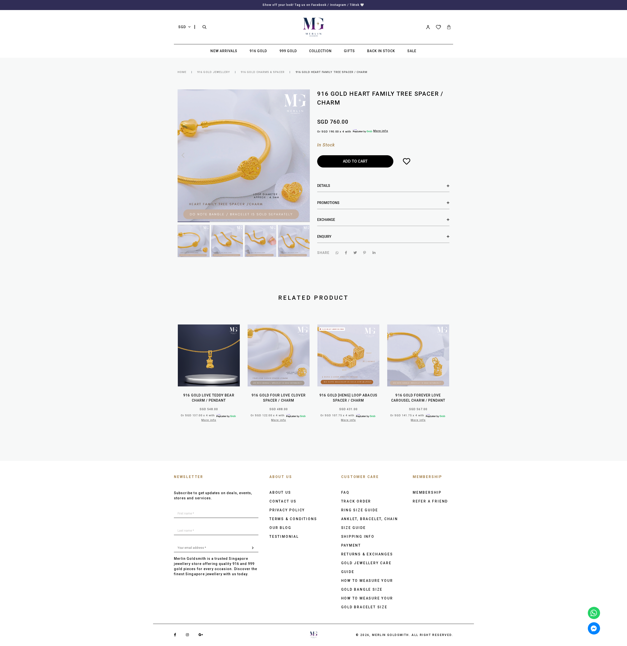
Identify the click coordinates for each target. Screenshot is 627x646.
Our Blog (280, 528)
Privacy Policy (287, 510)
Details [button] (323, 186)
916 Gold (258, 51)
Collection (320, 51)
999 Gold (288, 51)
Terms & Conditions (293, 519)
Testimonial (284, 536)
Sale (411, 51)
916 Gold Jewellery (213, 72)
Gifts (349, 51)
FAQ (345, 492)
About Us (280, 492)
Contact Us (283, 501)
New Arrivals (223, 51)
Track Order (356, 501)
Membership (427, 492)
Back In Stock (381, 51)
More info (380, 130)
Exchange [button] (326, 220)
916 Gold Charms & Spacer (263, 72)
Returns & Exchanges (367, 554)
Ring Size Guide (359, 510)
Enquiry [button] (324, 237)
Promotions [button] (328, 203)
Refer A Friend (430, 501)
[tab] (383, 186)
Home (182, 72)
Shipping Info (357, 536)
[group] (194, 241)
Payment (351, 545)
